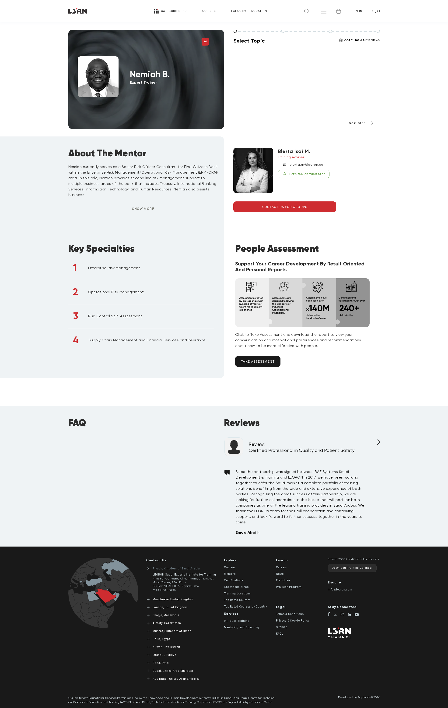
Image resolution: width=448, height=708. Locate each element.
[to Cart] (338, 11)
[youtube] (357, 615)
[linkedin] (351, 615)
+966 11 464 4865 (164, 589)
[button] (250, 560)
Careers (281, 567)
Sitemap (282, 627)
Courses (209, 11)
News (280, 574)
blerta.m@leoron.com (308, 164)
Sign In (356, 11)
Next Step (357, 123)
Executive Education (249, 11)
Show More (143, 209)
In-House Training (236, 620)
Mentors (229, 574)
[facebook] (331, 614)
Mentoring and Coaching (241, 627)
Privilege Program (289, 587)
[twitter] (337, 615)
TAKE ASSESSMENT (258, 361)
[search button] (307, 11)
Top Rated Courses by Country (245, 606)
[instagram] (344, 615)
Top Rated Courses (237, 600)
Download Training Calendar (352, 567)
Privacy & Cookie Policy (293, 620)
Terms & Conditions (290, 614)
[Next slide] (378, 444)
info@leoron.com (340, 589)
